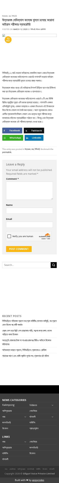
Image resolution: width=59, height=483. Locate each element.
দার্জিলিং (32, 422)
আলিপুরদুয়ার (7, 410)
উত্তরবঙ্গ (4, 16)
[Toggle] (52, 405)
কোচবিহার (33, 410)
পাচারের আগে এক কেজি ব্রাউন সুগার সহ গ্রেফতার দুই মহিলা (25, 355)
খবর (10, 16)
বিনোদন (5, 428)
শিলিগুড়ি (14, 16)
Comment (12, 178)
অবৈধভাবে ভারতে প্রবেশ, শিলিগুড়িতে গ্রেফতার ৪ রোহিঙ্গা (24, 350)
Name (9, 205)
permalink (6, 152)
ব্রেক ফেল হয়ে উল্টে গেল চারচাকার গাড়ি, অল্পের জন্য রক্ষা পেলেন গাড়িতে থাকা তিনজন (27, 332)
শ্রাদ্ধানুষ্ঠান (33, 428)
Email (9, 219)
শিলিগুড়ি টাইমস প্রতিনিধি (38, 29)
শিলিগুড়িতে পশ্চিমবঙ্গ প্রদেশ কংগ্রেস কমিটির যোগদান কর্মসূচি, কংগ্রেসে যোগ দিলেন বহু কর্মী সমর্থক (29, 322)
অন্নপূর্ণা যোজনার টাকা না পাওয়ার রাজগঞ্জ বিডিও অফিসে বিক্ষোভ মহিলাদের (26, 342)
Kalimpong (8, 405)
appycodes (38, 480)
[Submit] (54, 265)
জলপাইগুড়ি (6, 422)
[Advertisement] (21, 291)
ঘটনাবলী (32, 416)
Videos (33, 405)
